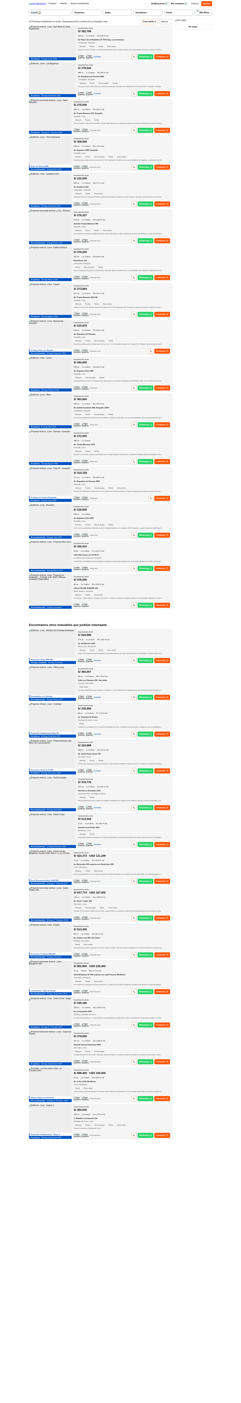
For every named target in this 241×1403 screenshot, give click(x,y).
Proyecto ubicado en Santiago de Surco (87, 1128)
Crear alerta (148, 21)
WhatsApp (144, 57)
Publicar (195, 4)
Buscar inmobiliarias (80, 3)
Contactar (160, 57)
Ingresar (207, 4)
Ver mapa (192, 27)
